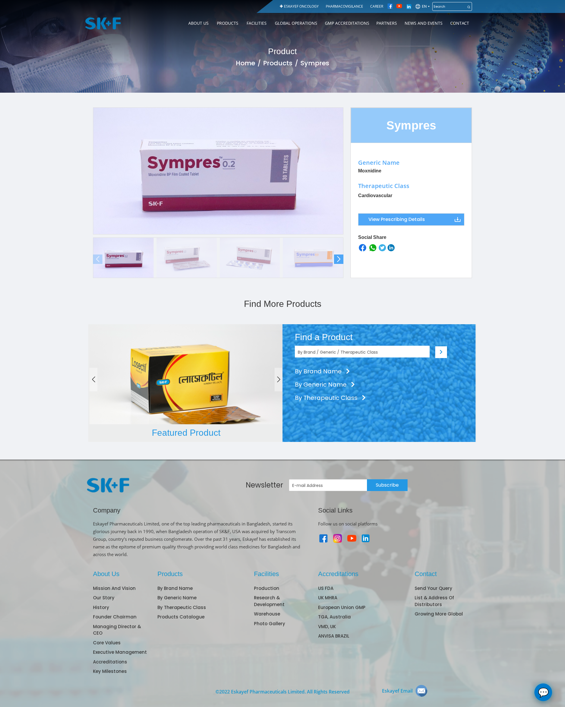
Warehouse (267, 614)
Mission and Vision (114, 588)
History (101, 607)
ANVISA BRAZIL (333, 636)
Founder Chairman (115, 617)
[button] (338, 259)
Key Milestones (110, 671)
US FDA (325, 588)
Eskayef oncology (301, 6)
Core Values (107, 643)
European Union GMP (341, 607)
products (227, 23)
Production (266, 588)
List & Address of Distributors (434, 601)
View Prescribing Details (396, 219)
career (376, 6)
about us (198, 23)
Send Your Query (433, 588)
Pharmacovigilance (344, 6)
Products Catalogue (181, 617)
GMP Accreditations (347, 23)
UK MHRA (327, 598)
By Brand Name (319, 371)
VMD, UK (327, 626)
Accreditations (110, 662)
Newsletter (264, 485)
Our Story (103, 598)
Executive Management (120, 652)
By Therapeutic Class (327, 398)
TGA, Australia (334, 617)
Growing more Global (439, 614)
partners (386, 23)
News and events (424, 23)
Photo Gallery (269, 624)
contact (459, 23)
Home (245, 63)
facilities (257, 23)
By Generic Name (321, 384)
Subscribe (387, 485)
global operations (296, 23)
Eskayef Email (397, 691)
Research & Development (269, 601)
